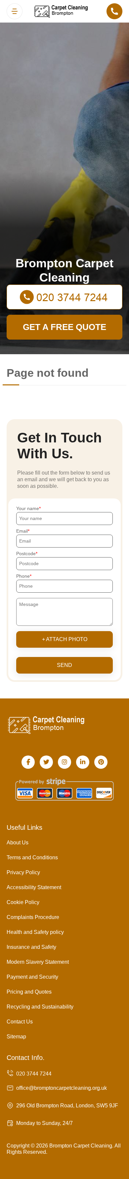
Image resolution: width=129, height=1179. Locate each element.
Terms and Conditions (32, 857)
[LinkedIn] (82, 762)
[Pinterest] (101, 762)
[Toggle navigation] (14, 11)
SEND (64, 665)
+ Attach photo (64, 639)
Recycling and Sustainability (40, 1007)
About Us (17, 842)
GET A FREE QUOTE (64, 327)
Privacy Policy (23, 872)
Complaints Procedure (33, 917)
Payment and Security (32, 977)
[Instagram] (64, 762)
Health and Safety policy (35, 932)
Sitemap (16, 1036)
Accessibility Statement (34, 887)
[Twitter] (46, 762)
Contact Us (20, 1021)
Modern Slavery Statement (38, 962)
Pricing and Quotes (29, 992)
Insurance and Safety (31, 947)
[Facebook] (28, 762)
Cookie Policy (23, 902)
